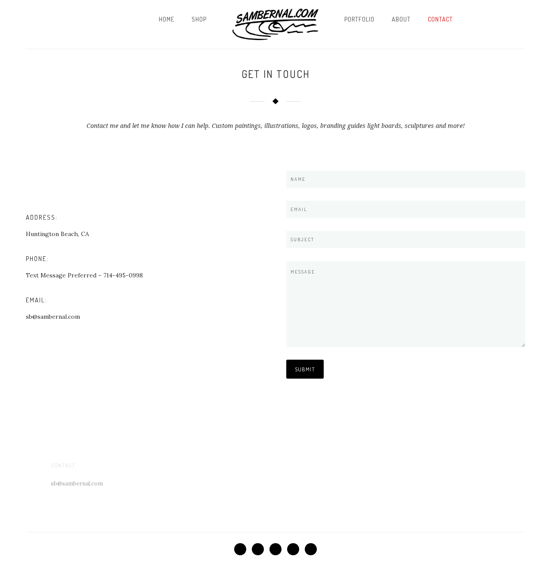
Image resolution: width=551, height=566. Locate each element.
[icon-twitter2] (260, 549)
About (401, 19)
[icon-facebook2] (242, 549)
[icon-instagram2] (311, 549)
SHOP (199, 19)
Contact (440, 19)
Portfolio (359, 19)
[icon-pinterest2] (277, 549)
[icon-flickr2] (295, 549)
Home (166, 19)
